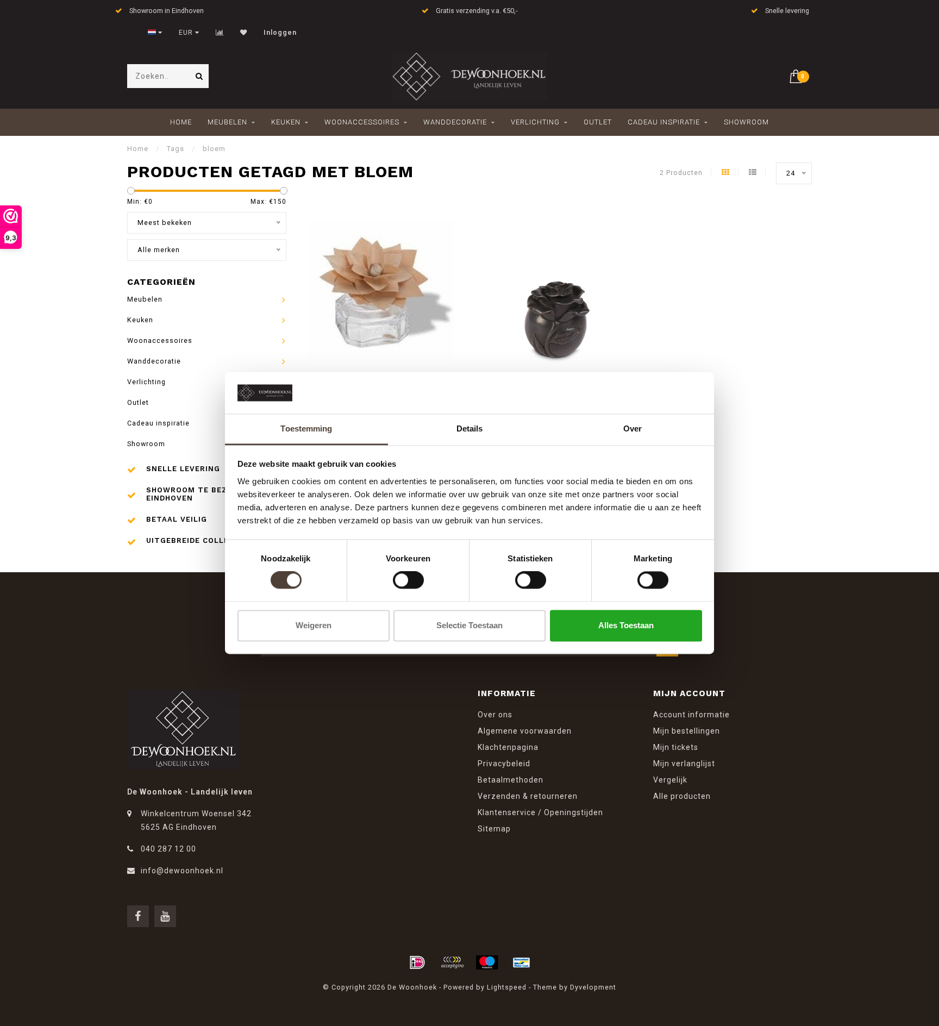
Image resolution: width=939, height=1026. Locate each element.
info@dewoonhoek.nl (182, 870)
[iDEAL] (417, 962)
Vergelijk (670, 779)
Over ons (495, 714)
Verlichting (535, 122)
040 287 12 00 (168, 848)
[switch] (408, 580)
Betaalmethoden (510, 779)
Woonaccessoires (361, 122)
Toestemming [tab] (306, 428)
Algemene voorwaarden (525, 731)
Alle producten (682, 796)
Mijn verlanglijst (684, 763)
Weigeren (313, 625)
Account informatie (691, 714)
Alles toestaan (626, 625)
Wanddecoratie (455, 122)
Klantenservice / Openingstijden (540, 812)
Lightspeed (507, 987)
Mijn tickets (675, 747)
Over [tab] (632, 428)
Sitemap (494, 828)
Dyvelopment (593, 987)
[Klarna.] (452, 962)
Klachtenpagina (508, 747)
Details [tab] (469, 428)
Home (181, 122)
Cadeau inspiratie (664, 122)
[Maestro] (486, 962)
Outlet (598, 122)
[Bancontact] (521, 962)
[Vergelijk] (220, 32)
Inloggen (280, 32)
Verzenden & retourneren (528, 796)
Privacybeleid (504, 763)
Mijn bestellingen (686, 731)
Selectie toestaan (469, 625)
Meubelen (227, 122)
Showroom (746, 122)
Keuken (286, 122)
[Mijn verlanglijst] (243, 32)
